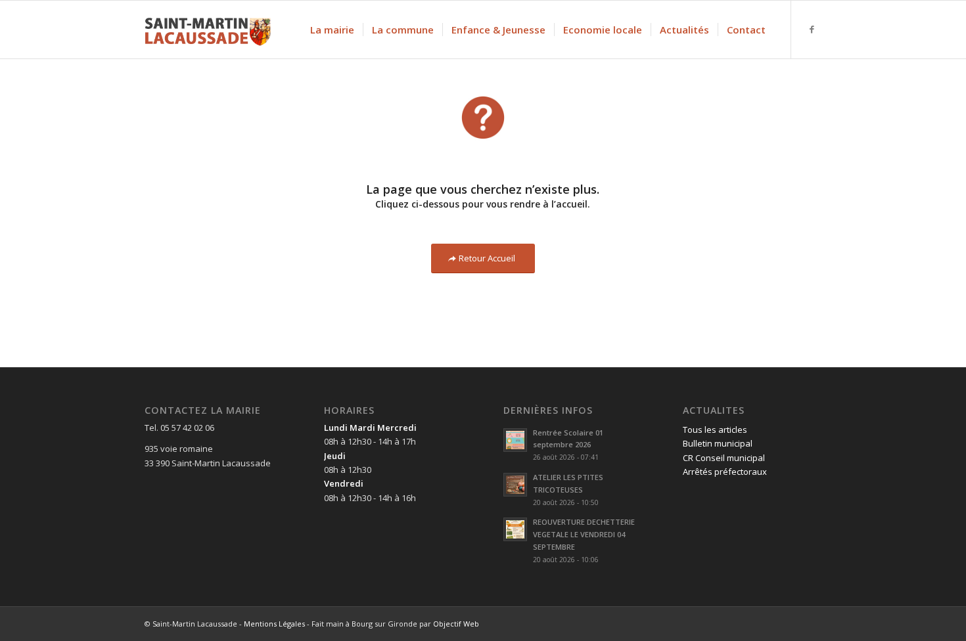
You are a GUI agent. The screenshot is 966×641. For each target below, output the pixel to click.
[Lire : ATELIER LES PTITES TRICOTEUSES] (515, 485)
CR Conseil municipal (724, 458)
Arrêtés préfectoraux (725, 471)
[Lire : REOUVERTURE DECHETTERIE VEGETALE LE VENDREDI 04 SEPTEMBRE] (515, 529)
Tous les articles (715, 429)
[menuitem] (332, 29)
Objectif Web (456, 624)
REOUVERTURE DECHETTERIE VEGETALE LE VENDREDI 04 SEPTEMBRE (584, 534)
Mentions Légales (274, 624)
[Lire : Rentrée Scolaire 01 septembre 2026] (515, 440)
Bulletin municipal (717, 443)
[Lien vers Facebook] (811, 29)
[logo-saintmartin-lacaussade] (208, 29)
